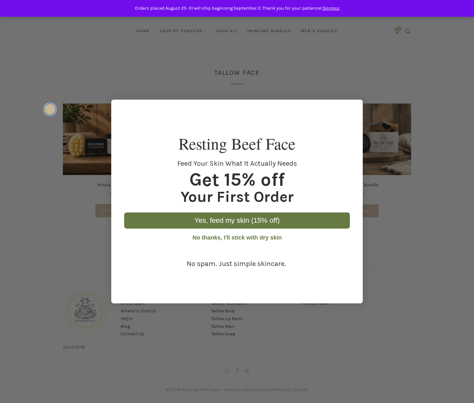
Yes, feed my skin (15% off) (237, 220)
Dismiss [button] (331, 8)
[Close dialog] (50, 109)
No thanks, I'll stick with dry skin (237, 237)
